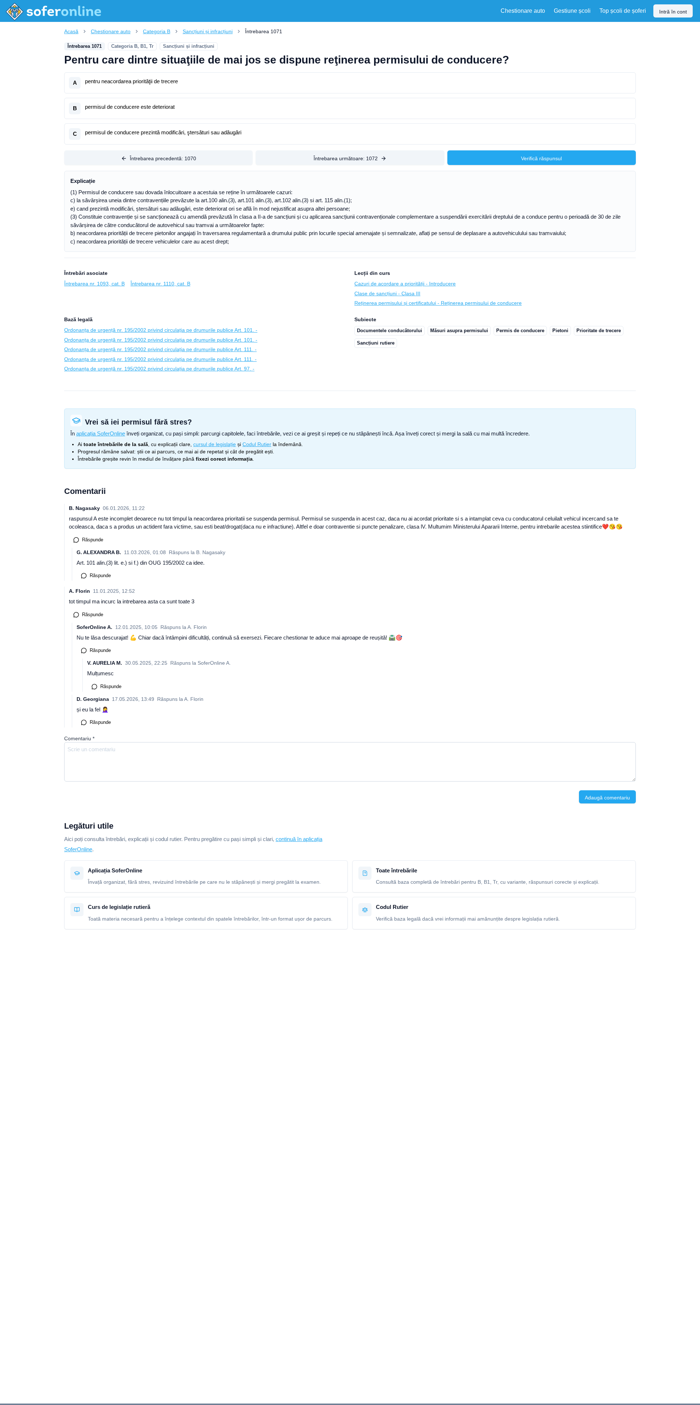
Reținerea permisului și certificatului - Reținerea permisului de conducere (438, 303)
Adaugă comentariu (607, 798)
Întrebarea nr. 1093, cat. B (94, 284)
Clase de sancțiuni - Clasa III (387, 293)
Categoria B (156, 31)
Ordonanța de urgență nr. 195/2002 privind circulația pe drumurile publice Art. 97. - (159, 369)
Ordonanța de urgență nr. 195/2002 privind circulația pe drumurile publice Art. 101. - (160, 330)
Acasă (71, 31)
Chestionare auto (111, 31)
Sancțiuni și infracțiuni (208, 31)
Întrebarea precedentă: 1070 (163, 158)
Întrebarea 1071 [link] (263, 31)
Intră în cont (673, 12)
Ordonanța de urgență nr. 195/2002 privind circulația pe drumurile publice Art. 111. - (160, 349)
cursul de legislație (214, 444)
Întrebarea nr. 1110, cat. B (160, 284)
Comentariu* (79, 738)
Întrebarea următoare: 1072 (346, 158)
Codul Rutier (256, 444)
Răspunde (92, 539)
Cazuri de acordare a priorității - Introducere (405, 284)
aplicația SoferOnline (100, 433)
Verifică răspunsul (541, 158)
